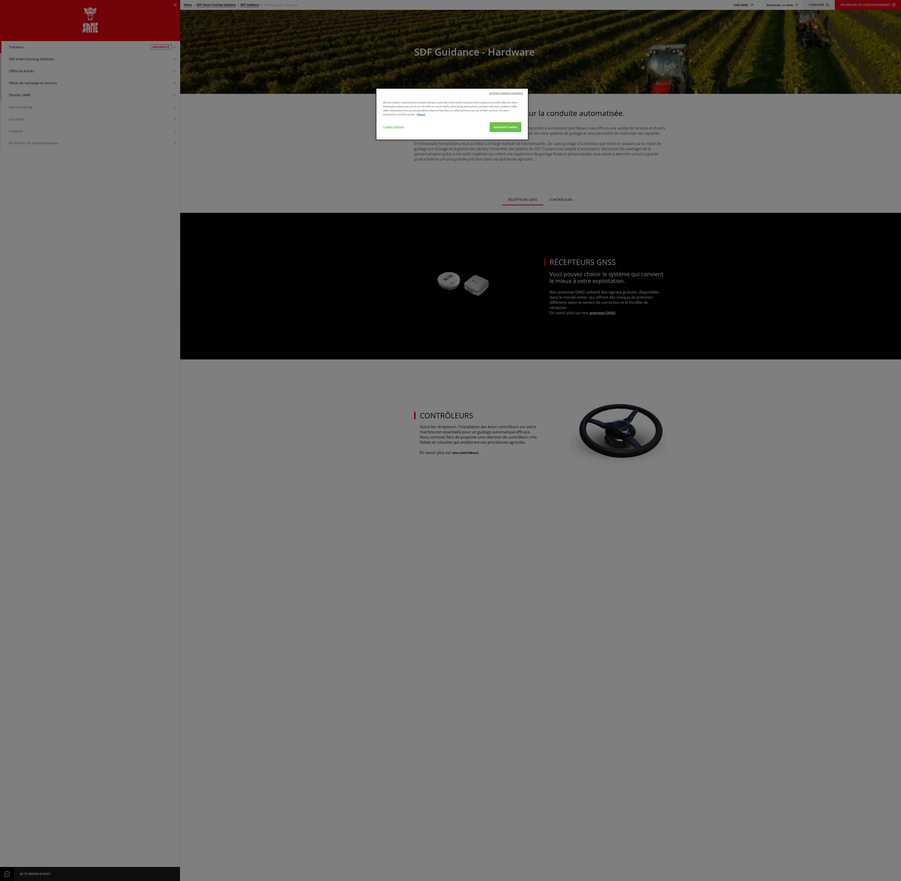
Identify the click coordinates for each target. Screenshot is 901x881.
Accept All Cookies (505, 127)
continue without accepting (506, 93)
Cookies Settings (393, 126)
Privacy (421, 114)
